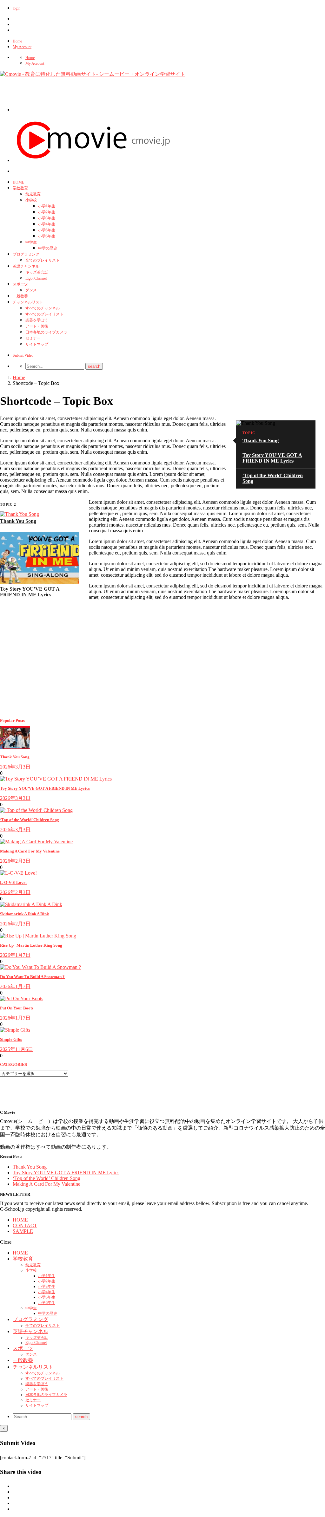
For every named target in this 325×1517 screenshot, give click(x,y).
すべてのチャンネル (42, 308)
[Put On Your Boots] (21, 998)
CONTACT (25, 1225)
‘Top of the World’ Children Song (29, 819)
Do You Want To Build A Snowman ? (32, 976)
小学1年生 (46, 206)
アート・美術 (36, 326)
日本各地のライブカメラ (46, 332)
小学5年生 (46, 230)
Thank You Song (260, 440)
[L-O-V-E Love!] (18, 873)
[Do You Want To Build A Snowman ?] (40, 967)
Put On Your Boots (16, 1008)
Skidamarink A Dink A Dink (24, 913)
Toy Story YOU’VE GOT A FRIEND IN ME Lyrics (272, 458)
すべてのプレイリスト (44, 314)
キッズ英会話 (36, 272)
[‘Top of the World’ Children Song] (36, 810)
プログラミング (26, 254)
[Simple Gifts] (15, 1030)
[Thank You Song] (19, 514)
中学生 (31, 242)
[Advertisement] (128, 97)
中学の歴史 (47, 248)
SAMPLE (23, 1231)
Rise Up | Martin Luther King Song (31, 945)
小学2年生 (46, 212)
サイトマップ (36, 344)
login (16, 8)
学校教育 (20, 188)
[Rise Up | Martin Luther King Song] (38, 935)
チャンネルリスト (28, 302)
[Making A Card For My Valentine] (36, 841)
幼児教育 (33, 194)
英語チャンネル (26, 266)
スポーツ (20, 284)
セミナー (33, 338)
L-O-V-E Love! (13, 882)
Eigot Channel (36, 278)
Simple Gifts (11, 1039)
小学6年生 (46, 236)
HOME (18, 182)
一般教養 (20, 296)
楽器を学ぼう (36, 320)
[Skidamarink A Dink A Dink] (31, 904)
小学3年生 (46, 218)
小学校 (31, 200)
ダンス (31, 290)
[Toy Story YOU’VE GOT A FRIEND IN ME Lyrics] (39, 582)
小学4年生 (46, 224)
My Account (22, 47)
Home (17, 41)
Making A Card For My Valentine (30, 851)
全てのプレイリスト (42, 260)
